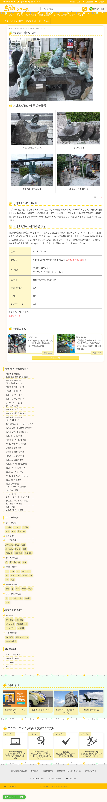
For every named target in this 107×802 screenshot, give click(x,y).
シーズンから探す (13, 558)
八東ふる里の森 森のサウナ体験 (19, 428)
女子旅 (25, 527)
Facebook (89, 2)
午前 (24, 589)
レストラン (10, 666)
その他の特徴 (11, 633)
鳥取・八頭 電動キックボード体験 (13, 508)
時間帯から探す (12, 584)
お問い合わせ (90, 771)
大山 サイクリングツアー (16, 468)
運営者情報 (48, 771)
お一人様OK (10, 628)
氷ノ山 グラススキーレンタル (17, 476)
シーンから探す (12, 523)
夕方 (7, 589)
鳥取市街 (9, 545)
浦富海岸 (18, 553)
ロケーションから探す (14, 21)
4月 (6, 571)
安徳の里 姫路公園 (13, 391)
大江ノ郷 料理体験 (13, 480)
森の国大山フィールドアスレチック (19, 424)
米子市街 (9, 549)
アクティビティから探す (26, 15)
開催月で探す (11, 567)
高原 (7, 602)
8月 (28, 571)
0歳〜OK (9, 620)
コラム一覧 (10, 662)
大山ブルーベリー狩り (14, 472)
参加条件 (9, 615)
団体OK (21, 628)
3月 (12, 580)
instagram (76, 2)
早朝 (18, 589)
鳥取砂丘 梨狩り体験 (14, 460)
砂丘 (16, 598)
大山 (17, 545)
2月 (6, 580)
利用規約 (35, 771)
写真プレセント (22, 637)
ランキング (9, 15)
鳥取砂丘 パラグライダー (16, 413)
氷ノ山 (17, 549)
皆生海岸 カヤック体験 (15, 452)
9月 (6, 576)
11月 (19, 576)
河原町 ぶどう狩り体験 (15, 456)
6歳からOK (9, 624)
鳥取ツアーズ (14, 316)
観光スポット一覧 (33, 21)
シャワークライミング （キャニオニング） (13, 404)
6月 (17, 571)
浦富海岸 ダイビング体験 (16, 440)
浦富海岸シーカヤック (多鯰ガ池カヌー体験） (13, 382)
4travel (100, 197)
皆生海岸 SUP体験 (14, 448)
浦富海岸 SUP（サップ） (16, 387)
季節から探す (45, 15)
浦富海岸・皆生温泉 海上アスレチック (13, 418)
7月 (23, 571)
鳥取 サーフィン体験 (14, 436)
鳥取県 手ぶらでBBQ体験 (16, 464)
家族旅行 (21, 531)
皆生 (23, 545)
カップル (16, 527)
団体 (7, 531)
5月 (12, 571)
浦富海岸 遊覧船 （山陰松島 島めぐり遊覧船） (16, 375)
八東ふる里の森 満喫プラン (17, 432)
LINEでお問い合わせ (14, 797)
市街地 (27, 598)
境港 (24, 549)
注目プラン (10, 536)
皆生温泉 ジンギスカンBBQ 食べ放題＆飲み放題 (15, 502)
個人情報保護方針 (19, 771)
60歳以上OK (22, 624)
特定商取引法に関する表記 (69, 771)
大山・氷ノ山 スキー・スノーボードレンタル (16, 495)
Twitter (100, 2)
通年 (24, 562)
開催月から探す (76, 15)
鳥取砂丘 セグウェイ (14, 409)
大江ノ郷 (8, 553)
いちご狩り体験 (12, 490)
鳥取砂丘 (28, 553)
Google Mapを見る (76, 260)
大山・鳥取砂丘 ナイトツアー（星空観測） (15, 485)
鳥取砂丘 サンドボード (16, 399)
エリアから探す (60, 15)
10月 (13, 576)
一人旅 (8, 527)
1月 (30, 576)
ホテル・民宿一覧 (13, 654)
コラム (46, 21)
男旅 (13, 531)
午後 (30, 589)
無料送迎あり (10, 641)
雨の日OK (9, 637)
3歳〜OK (19, 620)
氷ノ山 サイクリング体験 (16, 444)
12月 (25, 576)
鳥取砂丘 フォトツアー (15, 395)
